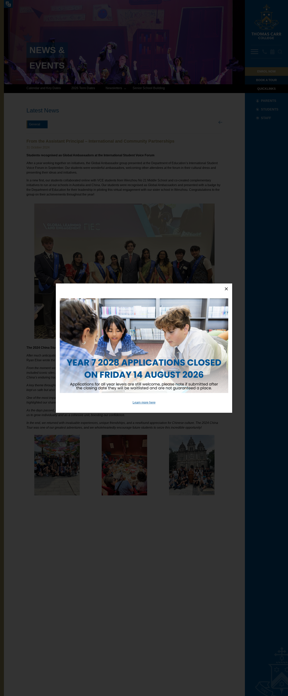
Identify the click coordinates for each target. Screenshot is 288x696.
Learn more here (144, 402)
